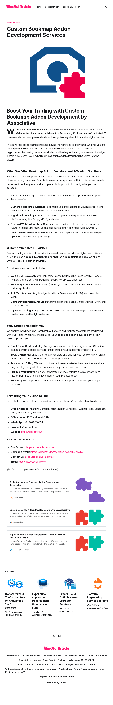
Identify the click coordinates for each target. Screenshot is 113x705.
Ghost (63, 682)
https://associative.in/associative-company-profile (57, 452)
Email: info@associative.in (72, 664)
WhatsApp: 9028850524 (81, 660)
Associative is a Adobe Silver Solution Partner (42, 660)
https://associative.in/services (41, 447)
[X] (53, 636)
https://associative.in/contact (39, 457)
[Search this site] (106, 7)
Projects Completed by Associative (56, 676)
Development (13, 23)
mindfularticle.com (98, 655)
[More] (85, 7)
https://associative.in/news (32, 461)
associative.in (52, 7)
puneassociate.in (52, 655)
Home (38, 7)
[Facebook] (59, 636)
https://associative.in (31, 432)
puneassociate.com (75, 655)
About (92, 664)
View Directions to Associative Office (36, 664)
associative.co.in (71, 7)
